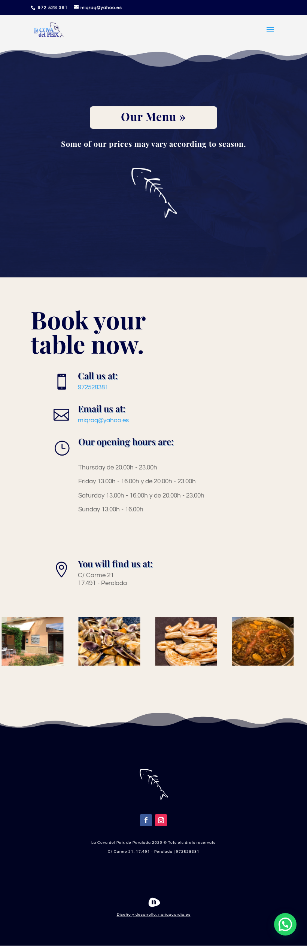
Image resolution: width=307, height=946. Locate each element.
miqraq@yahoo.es (103, 420)
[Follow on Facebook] (146, 820)
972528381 (93, 387)
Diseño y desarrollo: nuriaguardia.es (154, 914)
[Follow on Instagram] (161, 820)
